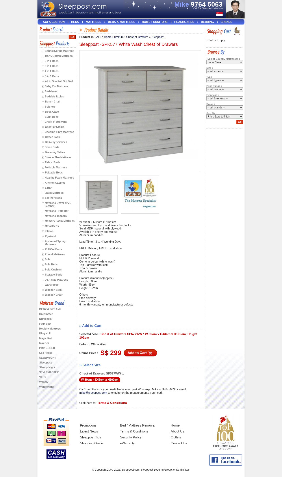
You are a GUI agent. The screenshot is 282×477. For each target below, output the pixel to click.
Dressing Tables (55, 152)
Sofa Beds (51, 264)
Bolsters (50, 106)
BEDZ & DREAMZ (50, 309)
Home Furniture (155, 22)
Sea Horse (45, 352)
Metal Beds (52, 226)
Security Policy (131, 437)
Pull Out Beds (53, 249)
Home (175, 425)
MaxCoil (44, 343)
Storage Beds (53, 274)
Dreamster (46, 314)
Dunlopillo (45, 318)
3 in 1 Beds (52, 66)
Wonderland (46, 386)
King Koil (44, 333)
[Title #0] (98, 194)
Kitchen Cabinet (55, 182)
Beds (75, 22)
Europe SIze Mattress (58, 157)
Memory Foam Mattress (60, 221)
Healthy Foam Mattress (59, 177)
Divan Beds (52, 147)
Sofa (47, 259)
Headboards (184, 22)
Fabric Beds (52, 162)
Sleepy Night (47, 367)
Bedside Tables (54, 96)
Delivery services (56, 142)
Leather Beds (53, 197)
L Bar (48, 187)
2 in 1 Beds (52, 61)
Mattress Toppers (56, 216)
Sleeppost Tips (90, 437)
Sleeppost (45, 362)
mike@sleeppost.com (93, 392)
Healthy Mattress (50, 328)
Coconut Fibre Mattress (59, 132)
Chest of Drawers (56, 121)
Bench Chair (53, 101)
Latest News (89, 431)
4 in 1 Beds (52, 71)
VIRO (42, 377)
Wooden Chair (54, 294)
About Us (177, 431)
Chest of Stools (54, 127)
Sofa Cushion (54, 22)
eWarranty (127, 443)
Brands (226, 22)
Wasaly (43, 382)
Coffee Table (53, 137)
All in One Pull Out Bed (59, 81)
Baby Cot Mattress (56, 86)
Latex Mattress (54, 192)
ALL (98, 37)
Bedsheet (51, 91)
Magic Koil (45, 338)
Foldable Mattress (56, 167)
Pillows (49, 231)
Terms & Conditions (134, 431)
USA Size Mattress (56, 279)
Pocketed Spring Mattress (55, 243)
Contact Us (179, 443)
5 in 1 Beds (52, 76)
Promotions (88, 425)
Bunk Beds (52, 116)
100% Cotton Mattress (59, 56)
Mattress (93, 22)
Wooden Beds (53, 289)
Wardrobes (52, 284)
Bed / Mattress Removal (137, 425)
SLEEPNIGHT (47, 357)
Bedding (207, 22)
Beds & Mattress (121, 22)
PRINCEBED (47, 348)
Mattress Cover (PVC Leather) (58, 204)
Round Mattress (55, 254)
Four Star (45, 323)
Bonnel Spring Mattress (59, 50)
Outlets (176, 437)
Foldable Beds (54, 172)
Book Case (52, 111)
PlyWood (50, 236)
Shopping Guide (91, 443)
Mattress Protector (57, 210)
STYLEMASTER (49, 372)
